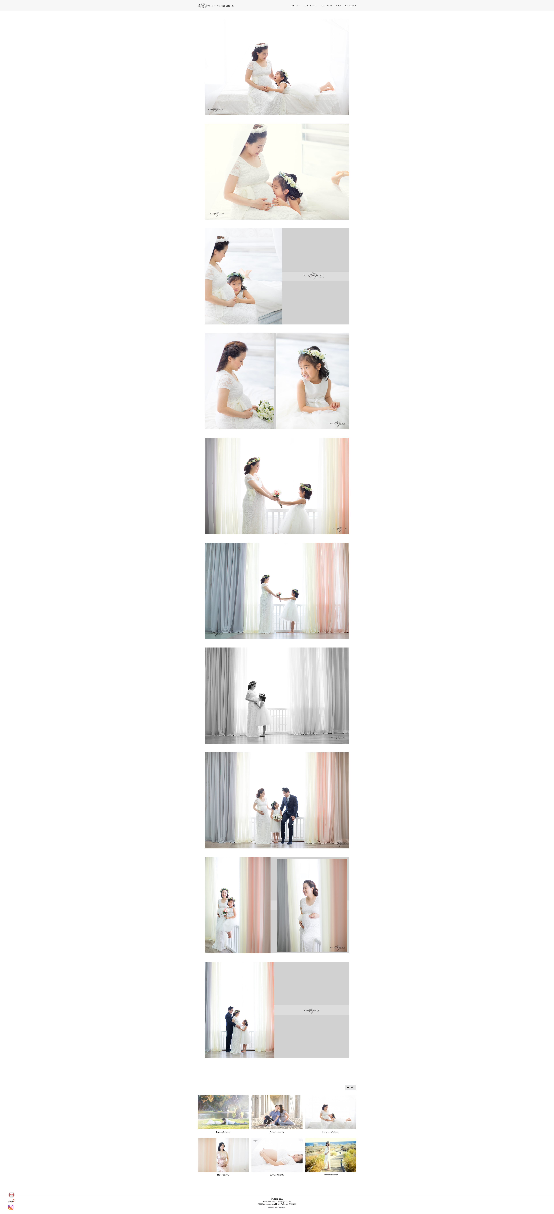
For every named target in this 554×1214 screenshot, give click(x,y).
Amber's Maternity (277, 1132)
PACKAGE (326, 6)
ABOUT (296, 6)
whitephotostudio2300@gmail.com (277, 1201)
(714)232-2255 (277, 1199)
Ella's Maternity (223, 1174)
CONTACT (350, 6)
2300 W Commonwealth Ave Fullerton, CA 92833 (277, 1204)
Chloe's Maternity (331, 1174)
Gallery (309, 6)
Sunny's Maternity (277, 1174)
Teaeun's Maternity (223, 1132)
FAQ (338, 6)
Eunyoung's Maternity (330, 1132)
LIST (352, 1087)
